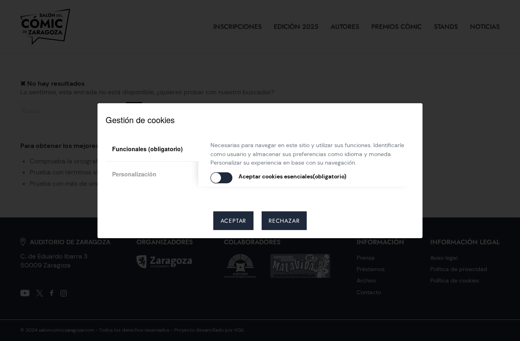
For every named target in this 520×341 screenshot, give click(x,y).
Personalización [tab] (134, 174)
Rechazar (284, 221)
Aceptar (234, 221)
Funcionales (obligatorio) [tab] (147, 149)
